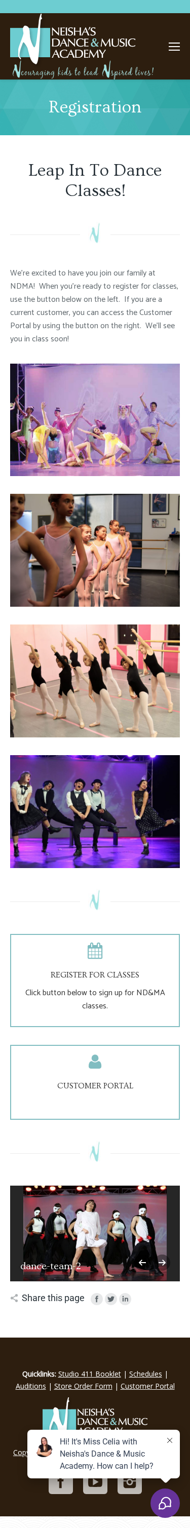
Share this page (53, 1297)
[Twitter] (111, 1299)
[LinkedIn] (125, 1299)
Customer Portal (148, 1386)
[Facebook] (97, 1299)
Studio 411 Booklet (89, 1374)
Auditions (31, 1386)
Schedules (145, 1374)
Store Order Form (83, 1386)
